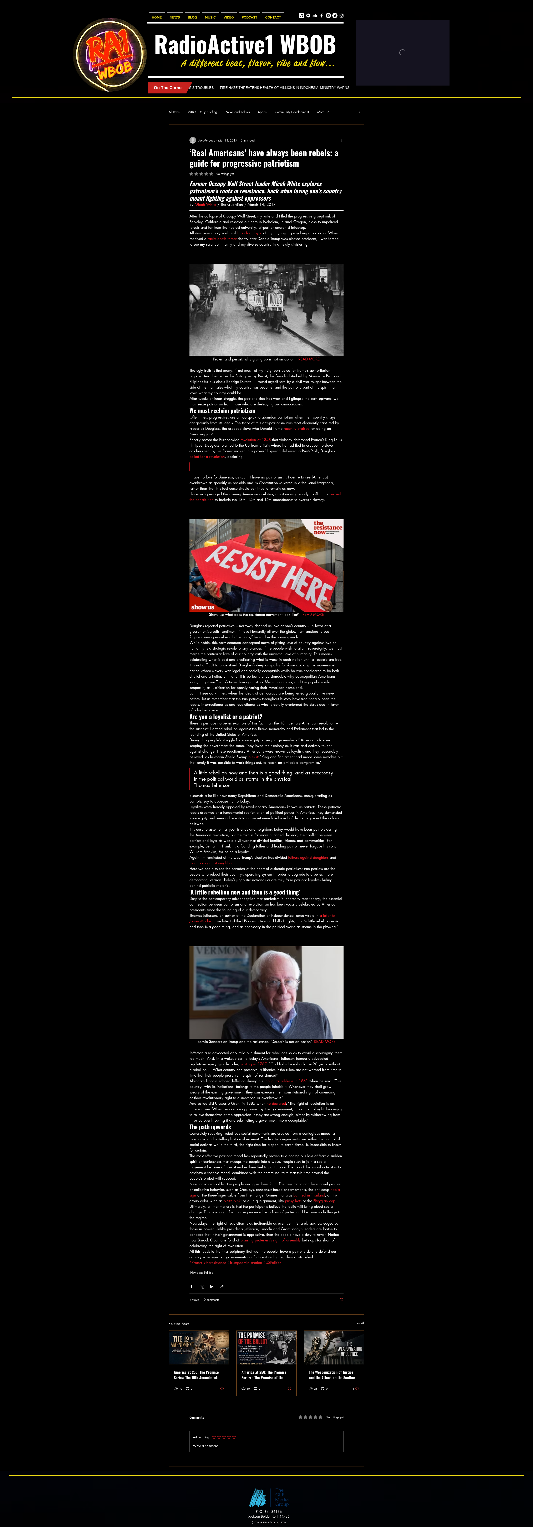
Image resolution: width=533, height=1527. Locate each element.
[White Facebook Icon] (321, 15)
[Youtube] (328, 15)
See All (360, 1323)
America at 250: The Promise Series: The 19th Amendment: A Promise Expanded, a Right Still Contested (198, 1374)
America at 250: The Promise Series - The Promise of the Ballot (264, 1374)
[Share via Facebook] (191, 1287)
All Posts (174, 112)
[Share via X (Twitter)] (202, 1287)
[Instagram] (341, 15)
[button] (359, 111)
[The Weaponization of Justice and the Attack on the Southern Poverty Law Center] (334, 1347)
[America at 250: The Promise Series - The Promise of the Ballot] (267, 1347)
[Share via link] (222, 1287)
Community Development (292, 112)
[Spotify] (308, 15)
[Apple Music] (301, 15)
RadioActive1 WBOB (245, 44)
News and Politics (237, 112)
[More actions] (341, 140)
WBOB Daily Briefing (202, 112)
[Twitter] (334, 15)
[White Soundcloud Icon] (315, 15)
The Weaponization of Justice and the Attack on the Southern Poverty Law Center (333, 1374)
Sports (262, 112)
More (320, 112)
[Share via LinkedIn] (212, 1287)
